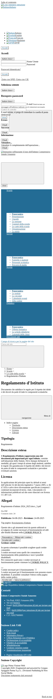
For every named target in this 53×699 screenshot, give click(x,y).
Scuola (9, 371)
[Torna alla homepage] (26, 154)
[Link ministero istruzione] (13, 5)
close (4, 186)
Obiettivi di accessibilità (17, 643)
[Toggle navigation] (22, 173)
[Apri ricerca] (30, 121)
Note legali (11, 633)
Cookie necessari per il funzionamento (17, 570)
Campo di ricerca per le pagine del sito (17, 341)
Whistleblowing (13, 645)
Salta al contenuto (8, 2)
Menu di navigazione (36, 417)
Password (31, 64)
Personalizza (7, 537)
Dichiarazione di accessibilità (19, 640)
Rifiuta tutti (23, 537)
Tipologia (16, 425)
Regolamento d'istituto (21, 523)
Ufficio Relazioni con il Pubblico (21, 638)
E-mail (29, 104)
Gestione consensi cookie (17, 648)
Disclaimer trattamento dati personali (16, 675)
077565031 (15, 603)
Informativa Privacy (15, 635)
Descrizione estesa (20, 428)
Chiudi (4, 125)
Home (9, 368)
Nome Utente (32, 61)
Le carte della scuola (15, 373)
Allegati (15, 432)
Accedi (5, 48)
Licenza (15, 430)
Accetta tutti (10, 540)
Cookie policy (13, 630)
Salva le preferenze (22, 580)
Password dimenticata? (11, 69)
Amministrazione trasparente (19, 650)
